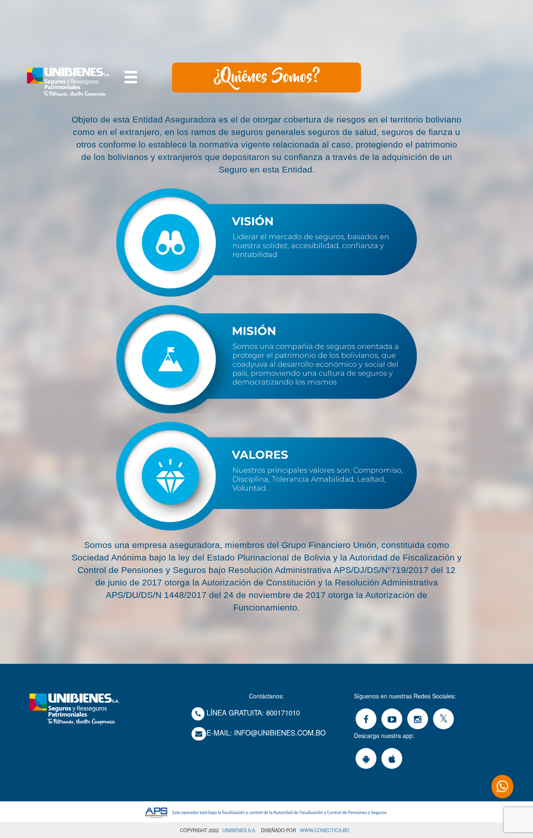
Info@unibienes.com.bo (280, 733)
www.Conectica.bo (324, 830)
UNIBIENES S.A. (239, 830)
